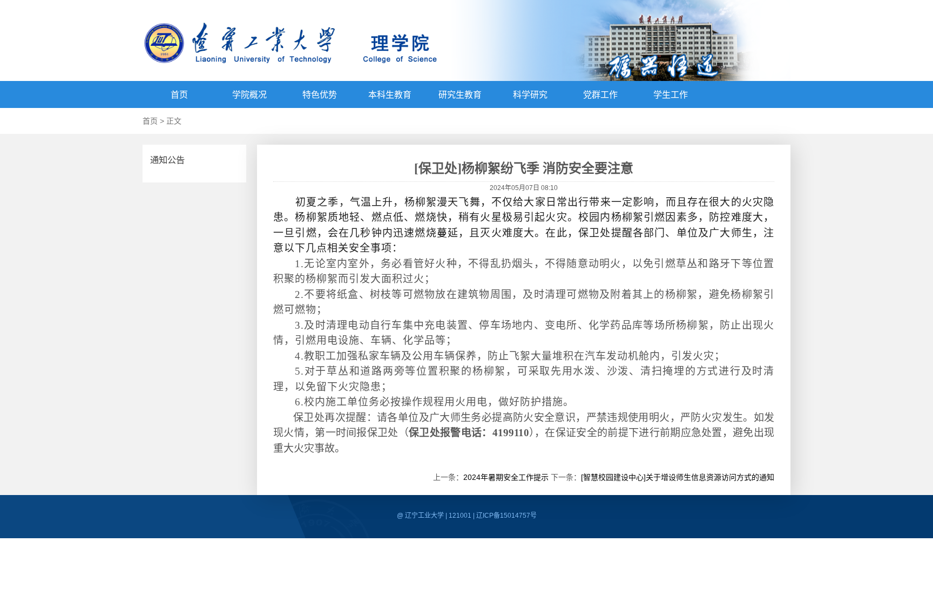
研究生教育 (460, 94)
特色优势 (319, 94)
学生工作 (670, 94)
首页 (179, 94)
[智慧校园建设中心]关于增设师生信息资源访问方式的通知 (677, 477)
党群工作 (600, 94)
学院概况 (249, 94)
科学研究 (530, 94)
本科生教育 (389, 94)
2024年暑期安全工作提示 (506, 477)
